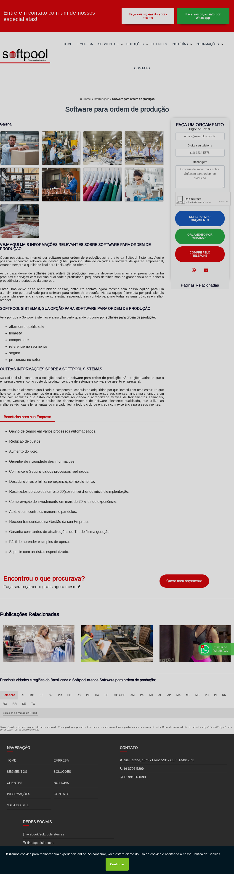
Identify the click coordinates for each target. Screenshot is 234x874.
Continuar (117, 864)
